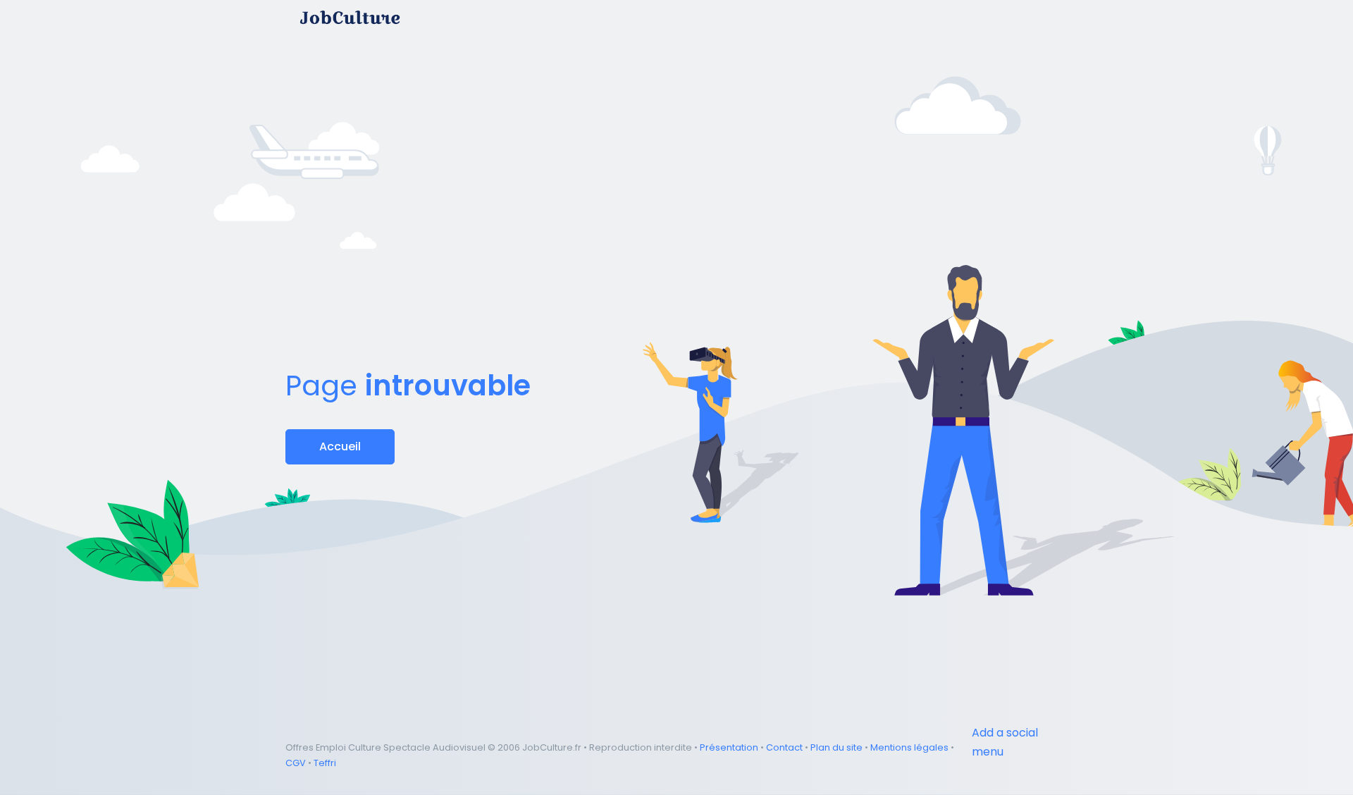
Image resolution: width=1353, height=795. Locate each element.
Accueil (340, 446)
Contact (784, 747)
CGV (295, 763)
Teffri (325, 763)
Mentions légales (909, 747)
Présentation (729, 747)
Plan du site (836, 747)
